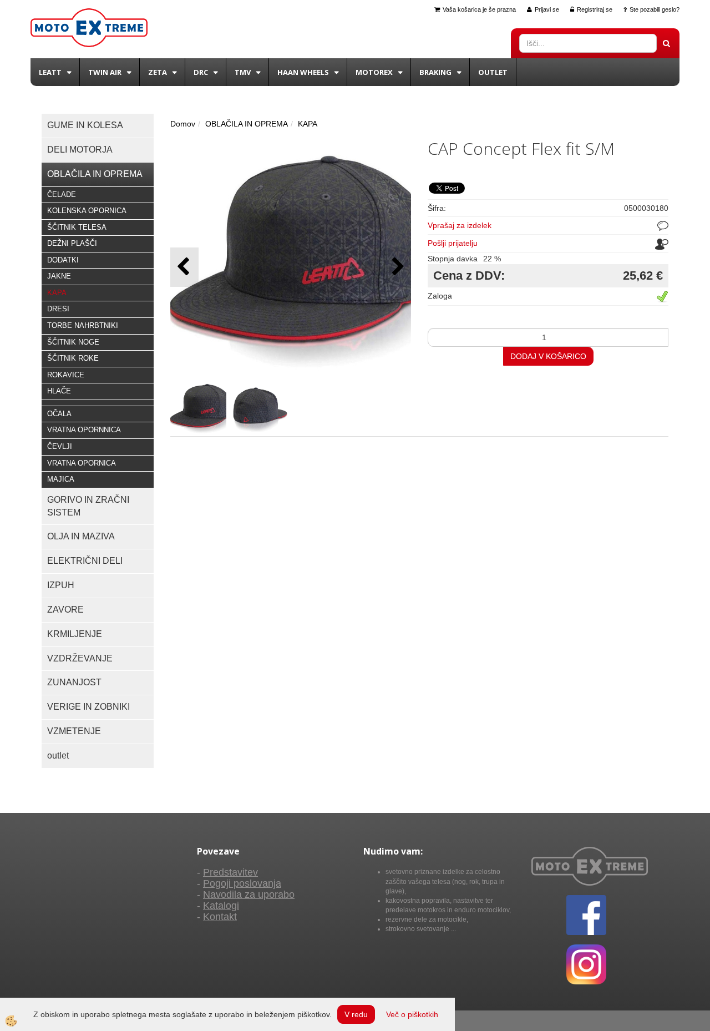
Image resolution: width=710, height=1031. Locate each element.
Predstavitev (230, 872)
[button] (397, 267)
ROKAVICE (65, 375)
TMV (243, 72)
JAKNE (59, 276)
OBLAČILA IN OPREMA (246, 123)
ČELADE (61, 194)
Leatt (50, 72)
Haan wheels (303, 72)
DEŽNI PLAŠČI (72, 243)
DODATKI (63, 260)
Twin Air (104, 72)
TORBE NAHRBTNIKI (82, 325)
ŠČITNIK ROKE (73, 358)
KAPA (57, 293)
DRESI (58, 309)
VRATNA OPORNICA (81, 463)
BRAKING (435, 72)
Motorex (374, 72)
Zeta (157, 72)
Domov (182, 123)
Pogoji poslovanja (242, 883)
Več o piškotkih (412, 1014)
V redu (356, 1014)
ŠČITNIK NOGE (73, 342)
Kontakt (220, 916)
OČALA (59, 414)
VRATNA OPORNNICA (84, 430)
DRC (201, 72)
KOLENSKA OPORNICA (86, 210)
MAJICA (60, 479)
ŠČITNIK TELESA (76, 227)
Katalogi (221, 905)
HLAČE (59, 391)
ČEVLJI (59, 446)
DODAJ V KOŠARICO (548, 356)
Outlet (493, 72)
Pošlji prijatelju (453, 243)
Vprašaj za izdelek (459, 225)
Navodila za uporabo (249, 894)
